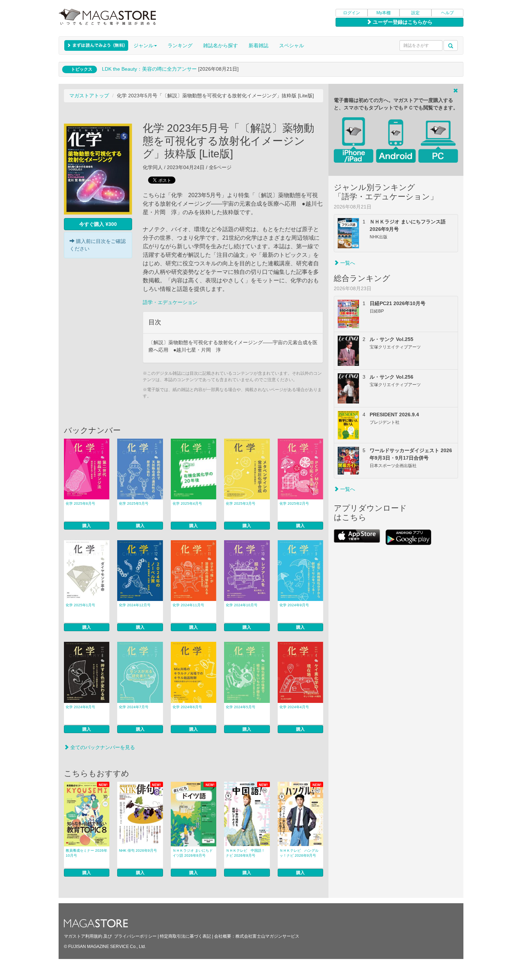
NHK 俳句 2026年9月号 (138, 850)
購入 (86, 525)
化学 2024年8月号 (80, 707)
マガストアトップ (89, 95)
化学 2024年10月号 (241, 605)
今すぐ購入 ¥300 (98, 224)
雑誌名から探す (220, 45)
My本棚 (383, 12)
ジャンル (143, 45)
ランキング (180, 45)
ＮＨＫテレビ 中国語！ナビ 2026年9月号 (245, 853)
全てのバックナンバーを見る (102, 747)
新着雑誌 (258, 45)
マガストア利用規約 (83, 936)
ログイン (351, 12)
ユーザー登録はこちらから (402, 22)
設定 (415, 12)
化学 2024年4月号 (294, 707)
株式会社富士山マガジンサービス (267, 936)
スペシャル (291, 45)
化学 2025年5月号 (133, 503)
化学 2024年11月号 (188, 605)
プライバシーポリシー (135, 936)
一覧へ (347, 263)
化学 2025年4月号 (187, 503)
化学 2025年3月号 (240, 503)
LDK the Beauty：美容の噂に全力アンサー (149, 69)
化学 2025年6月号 (80, 503)
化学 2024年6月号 (187, 707)
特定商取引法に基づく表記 (185, 936)
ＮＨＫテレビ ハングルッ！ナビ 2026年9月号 (299, 853)
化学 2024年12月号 (135, 605)
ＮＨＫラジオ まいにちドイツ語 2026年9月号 (193, 853)
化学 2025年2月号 (294, 503)
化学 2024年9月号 (294, 605)
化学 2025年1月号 (80, 605)
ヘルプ (447, 12)
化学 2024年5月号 (240, 707)
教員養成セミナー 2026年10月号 (86, 853)
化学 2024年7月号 (133, 707)
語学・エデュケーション (170, 302)
